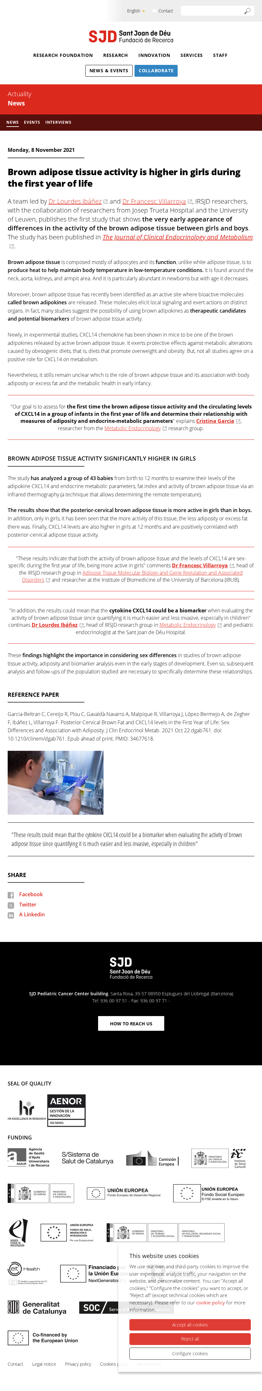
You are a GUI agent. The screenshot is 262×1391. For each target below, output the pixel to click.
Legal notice (44, 1364)
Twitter (27, 904)
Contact (165, 11)
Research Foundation (63, 55)
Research (115, 55)
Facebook (31, 894)
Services (192, 55)
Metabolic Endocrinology (132, 428)
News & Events (108, 70)
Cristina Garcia (215, 420)
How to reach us (131, 1024)
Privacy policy (78, 1364)
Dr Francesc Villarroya (154, 201)
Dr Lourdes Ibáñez (75, 201)
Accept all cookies (190, 1325)
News (16, 103)
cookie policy (210, 1302)
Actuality (19, 93)
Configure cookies (190, 1353)
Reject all (190, 1339)
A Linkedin (32, 914)
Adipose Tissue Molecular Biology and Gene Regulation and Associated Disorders (132, 576)
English (133, 11)
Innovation (154, 55)
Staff (220, 55)
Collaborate (156, 70)
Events (32, 122)
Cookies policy (114, 1364)
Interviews (58, 122)
